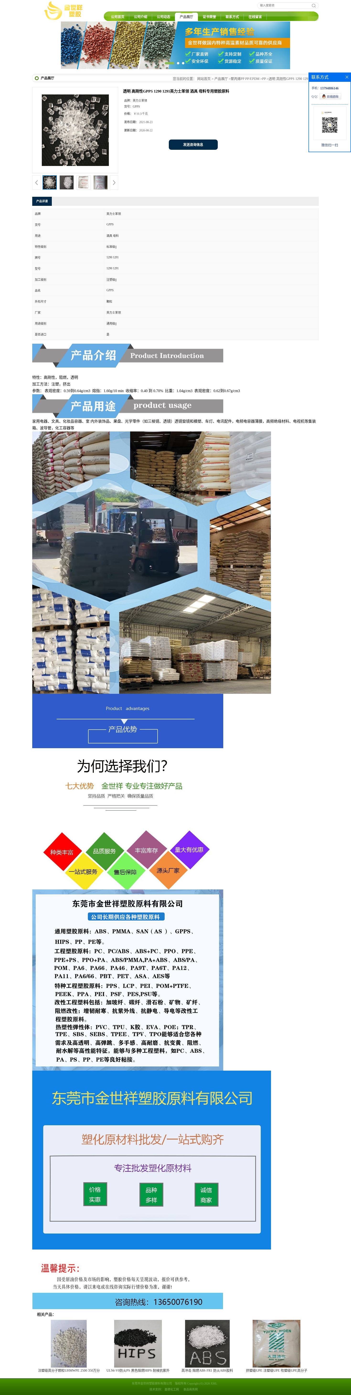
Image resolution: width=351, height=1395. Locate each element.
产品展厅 (186, 17)
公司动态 (163, 17)
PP (264, 79)
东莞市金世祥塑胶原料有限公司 (152, 1383)
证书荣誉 (209, 17)
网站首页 (204, 79)
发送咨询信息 (193, 144)
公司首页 (117, 17)
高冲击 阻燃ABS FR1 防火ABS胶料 (207, 1370)
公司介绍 (140, 17)
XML (214, 1383)
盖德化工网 (172, 1389)
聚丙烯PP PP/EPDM (245, 79)
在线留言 (255, 17)
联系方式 (232, 17)
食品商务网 (190, 1389)
